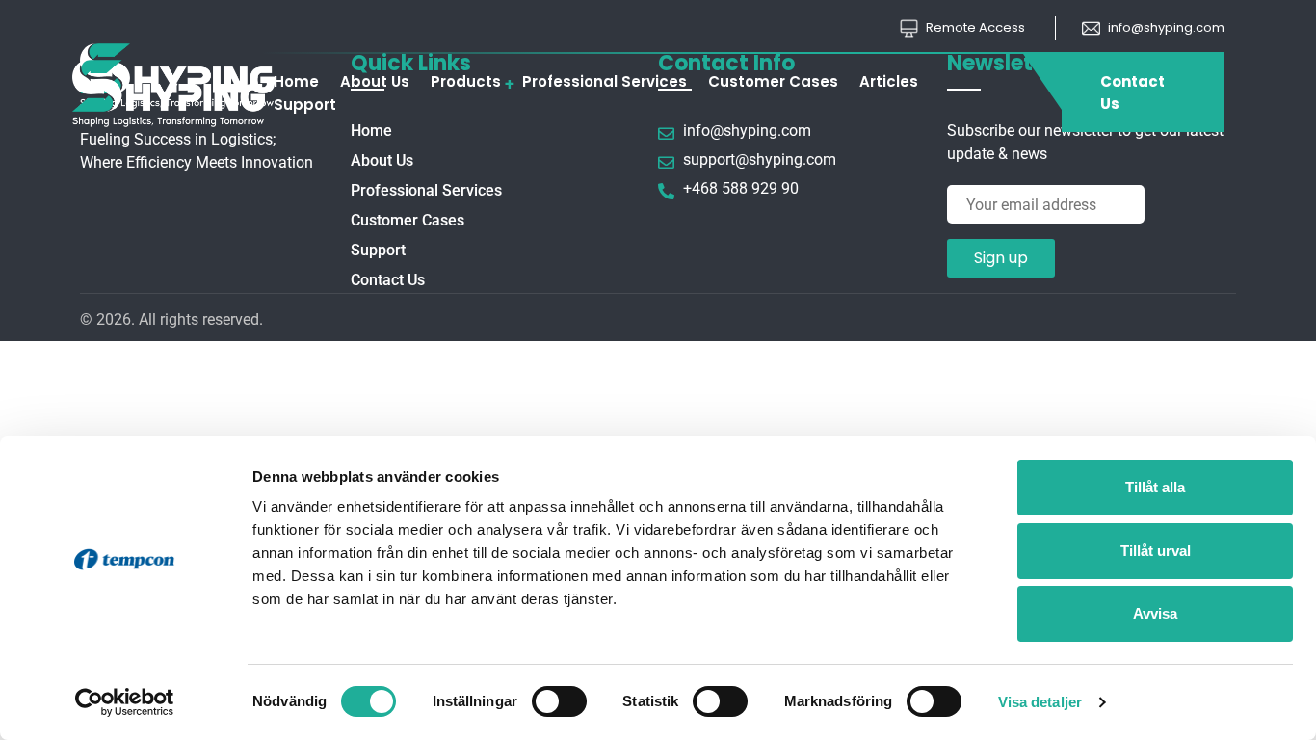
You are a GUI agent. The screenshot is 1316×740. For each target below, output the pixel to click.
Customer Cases (773, 81)
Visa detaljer (1040, 702)
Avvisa (1155, 613)
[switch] (559, 701)
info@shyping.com (1164, 27)
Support (305, 104)
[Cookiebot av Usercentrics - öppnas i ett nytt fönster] (124, 702)
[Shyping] (178, 92)
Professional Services (604, 81)
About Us (374, 81)
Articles (888, 81)
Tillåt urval (1155, 550)
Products (466, 81)
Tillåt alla (1155, 487)
